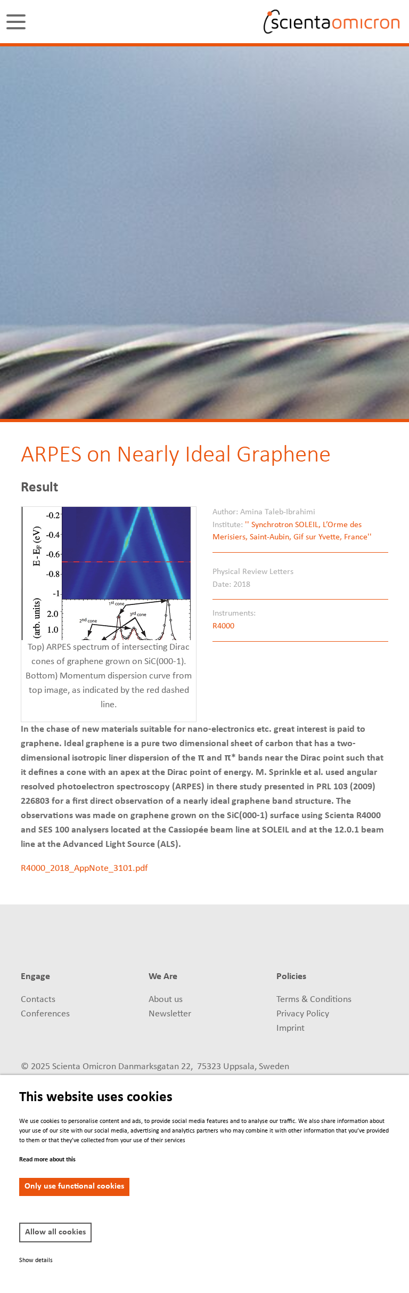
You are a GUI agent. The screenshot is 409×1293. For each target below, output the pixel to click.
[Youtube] (345, 940)
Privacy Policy (302, 1014)
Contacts (38, 1000)
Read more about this (47, 1160)
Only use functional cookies (74, 1186)
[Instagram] (365, 940)
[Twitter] (269, 940)
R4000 (223, 626)
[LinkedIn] (249, 940)
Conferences (45, 1014)
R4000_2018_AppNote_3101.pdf (84, 868)
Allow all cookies (55, 1232)
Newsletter (170, 1014)
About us (166, 1000)
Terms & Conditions (313, 1000)
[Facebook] (289, 940)
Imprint (290, 1028)
